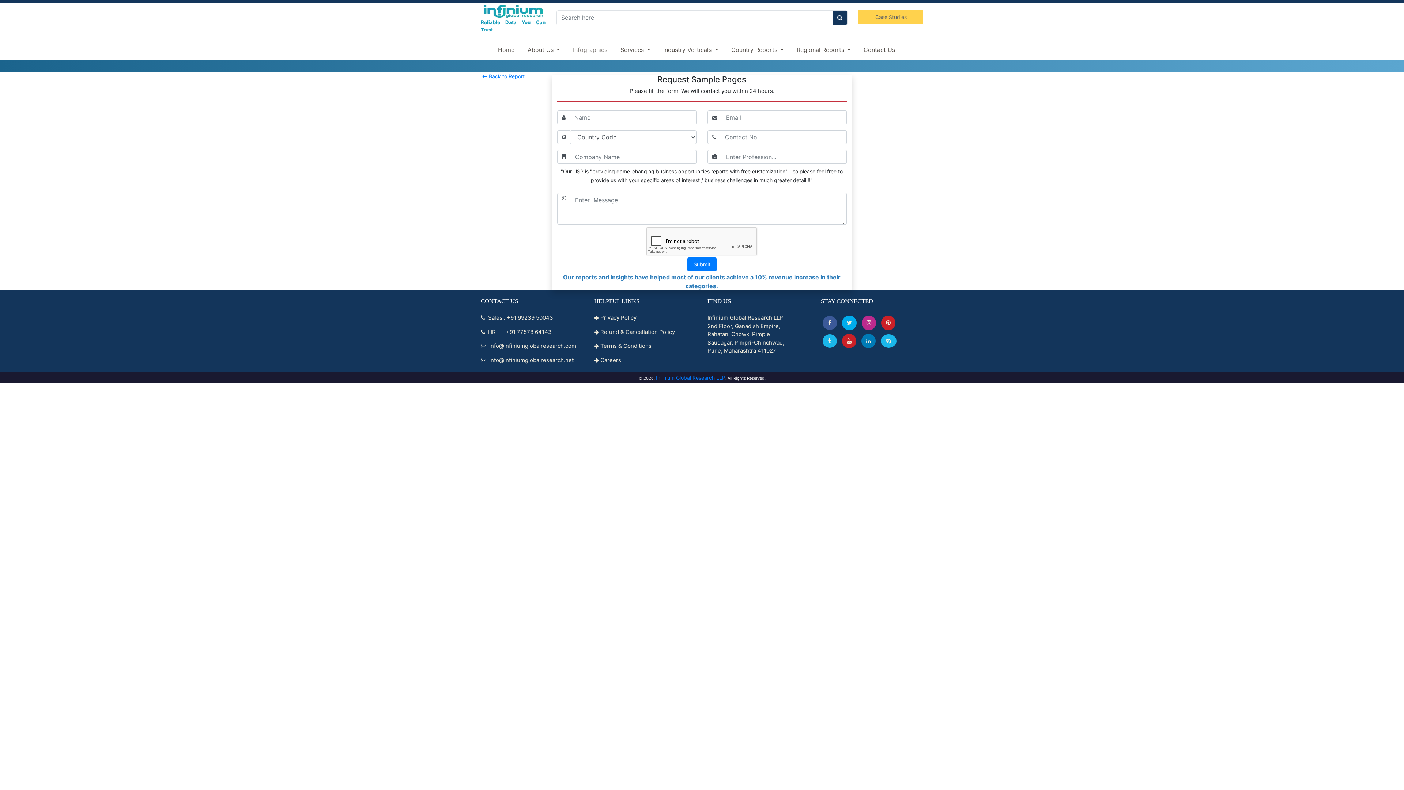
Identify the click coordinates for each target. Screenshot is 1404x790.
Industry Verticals (688, 49)
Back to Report (506, 76)
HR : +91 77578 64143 (519, 331)
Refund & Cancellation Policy (637, 331)
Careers (610, 360)
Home (506, 49)
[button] (830, 323)
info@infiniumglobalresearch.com (532, 345)
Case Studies (891, 17)
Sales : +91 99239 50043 (520, 317)
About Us (541, 49)
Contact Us (879, 49)
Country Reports (755, 49)
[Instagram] (869, 323)
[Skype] (889, 341)
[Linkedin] (868, 341)
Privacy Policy (618, 317)
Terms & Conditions (625, 345)
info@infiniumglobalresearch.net (531, 360)
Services (633, 49)
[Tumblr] (830, 341)
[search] (840, 18)
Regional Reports (821, 49)
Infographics (590, 49)
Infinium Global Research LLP (690, 378)
